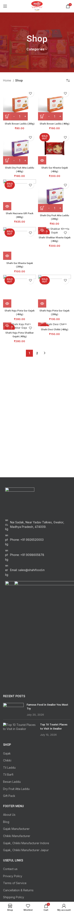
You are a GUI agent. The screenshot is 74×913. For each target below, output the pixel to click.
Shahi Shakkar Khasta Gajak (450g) (55, 239)
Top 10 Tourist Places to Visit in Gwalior (53, 727)
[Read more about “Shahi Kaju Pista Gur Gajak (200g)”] (42, 303)
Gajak (7, 753)
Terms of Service (15, 883)
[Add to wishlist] (30, 93)
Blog (6, 822)
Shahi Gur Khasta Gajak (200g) (19, 265)
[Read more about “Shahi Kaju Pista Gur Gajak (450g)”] (7, 303)
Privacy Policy (12, 876)
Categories (35, 49)
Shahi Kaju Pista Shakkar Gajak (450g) (19, 334)
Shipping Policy (13, 897)
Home (7, 80)
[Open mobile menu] (5, 6)
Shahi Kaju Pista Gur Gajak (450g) (20, 312)
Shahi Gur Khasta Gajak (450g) (54, 169)
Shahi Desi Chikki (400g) (54, 329)
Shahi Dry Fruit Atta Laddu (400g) (19, 169)
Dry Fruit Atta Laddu (16, 789)
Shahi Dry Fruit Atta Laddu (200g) (54, 217)
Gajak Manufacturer (16, 828)
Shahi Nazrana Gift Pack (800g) (19, 215)
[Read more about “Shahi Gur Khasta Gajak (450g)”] (42, 160)
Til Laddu (9, 767)
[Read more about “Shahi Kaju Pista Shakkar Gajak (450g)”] (7, 325)
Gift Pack (9, 796)
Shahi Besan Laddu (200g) (20, 124)
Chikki (7, 760)
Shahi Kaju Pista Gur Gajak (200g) (54, 312)
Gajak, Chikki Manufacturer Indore (26, 843)
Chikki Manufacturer (16, 836)
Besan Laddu (12, 781)
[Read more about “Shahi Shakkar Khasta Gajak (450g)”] (42, 230)
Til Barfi (8, 774)
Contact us (10, 869)
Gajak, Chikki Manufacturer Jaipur (26, 850)
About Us (9, 814)
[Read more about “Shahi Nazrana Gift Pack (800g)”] (7, 206)
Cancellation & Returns (18, 890)
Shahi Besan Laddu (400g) (54, 124)
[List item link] (37, 540)
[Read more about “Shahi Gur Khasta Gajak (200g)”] (7, 256)
